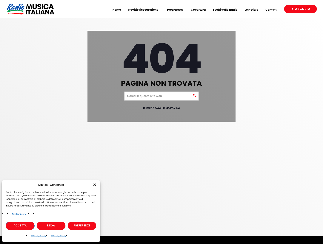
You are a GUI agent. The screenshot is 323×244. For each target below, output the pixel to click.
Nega (51, 226)
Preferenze (82, 226)
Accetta (20, 226)
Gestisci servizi (20, 214)
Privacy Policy (38, 235)
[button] (94, 185)
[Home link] (30, 9)
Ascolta (300, 9)
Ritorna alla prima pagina (161, 108)
